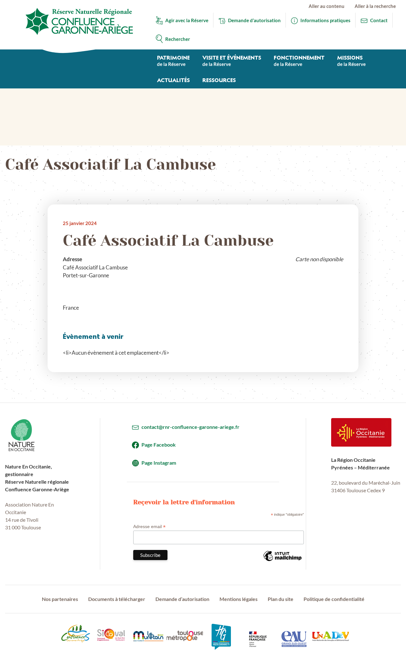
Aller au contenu (326, 6)
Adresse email (149, 527)
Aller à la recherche (375, 6)
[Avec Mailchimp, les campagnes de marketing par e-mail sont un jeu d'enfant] (282, 560)
